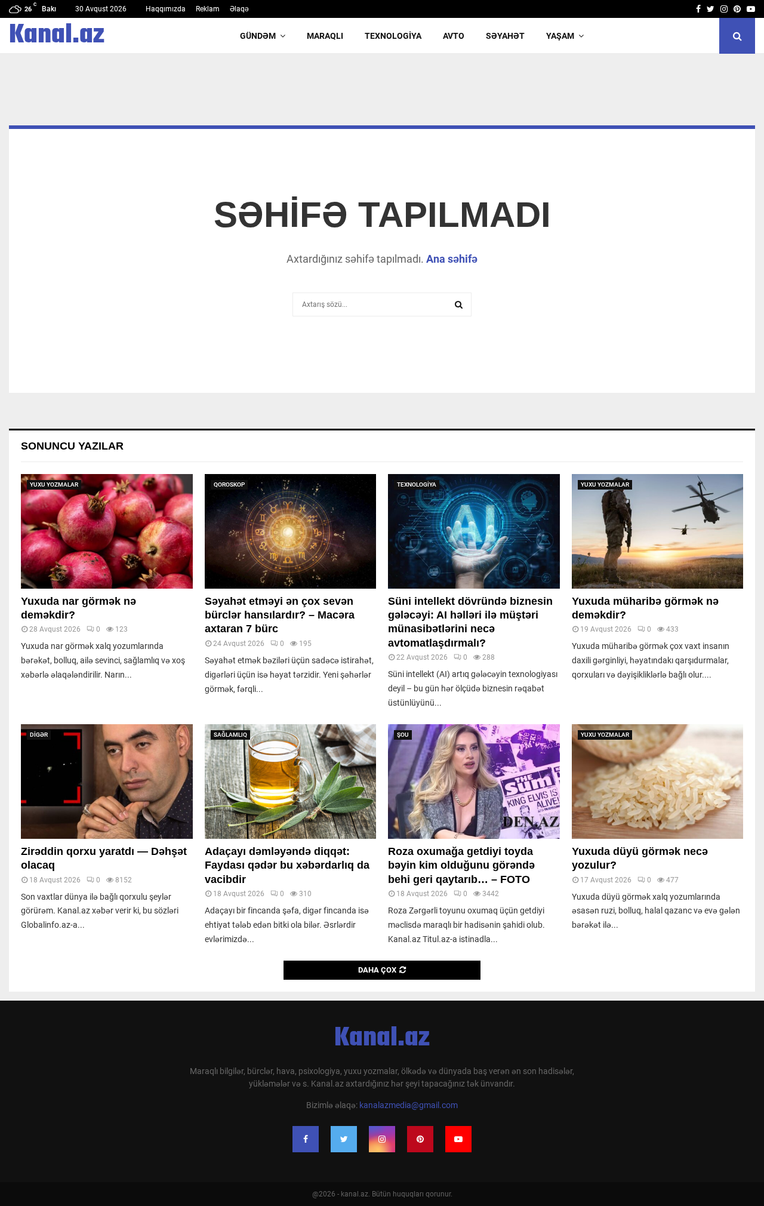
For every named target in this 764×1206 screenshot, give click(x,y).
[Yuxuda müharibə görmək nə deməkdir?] (658, 531)
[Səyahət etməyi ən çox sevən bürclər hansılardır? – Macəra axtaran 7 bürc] (291, 531)
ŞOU (403, 734)
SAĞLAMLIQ (230, 734)
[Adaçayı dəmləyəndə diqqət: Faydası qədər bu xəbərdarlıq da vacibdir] (291, 781)
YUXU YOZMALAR (54, 484)
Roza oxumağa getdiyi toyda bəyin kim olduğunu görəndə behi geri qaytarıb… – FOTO (461, 865)
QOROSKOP (229, 484)
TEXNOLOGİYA (393, 36)
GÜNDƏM (258, 36)
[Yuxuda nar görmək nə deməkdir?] (107, 531)
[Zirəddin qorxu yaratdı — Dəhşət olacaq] (107, 781)
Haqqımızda (166, 9)
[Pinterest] (420, 1139)
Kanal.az (56, 36)
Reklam (208, 9)
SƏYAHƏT (505, 36)
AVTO (453, 36)
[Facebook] (305, 1139)
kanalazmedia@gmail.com (408, 1105)
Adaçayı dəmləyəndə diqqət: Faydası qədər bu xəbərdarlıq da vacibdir (287, 865)
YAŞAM (560, 36)
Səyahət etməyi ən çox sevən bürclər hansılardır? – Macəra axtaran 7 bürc (280, 615)
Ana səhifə (452, 259)
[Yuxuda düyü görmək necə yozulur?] (658, 781)
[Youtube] (458, 1139)
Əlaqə (239, 9)
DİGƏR (39, 734)
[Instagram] (382, 1139)
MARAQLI (325, 36)
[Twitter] (344, 1139)
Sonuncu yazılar (72, 446)
